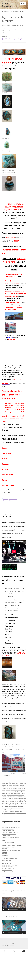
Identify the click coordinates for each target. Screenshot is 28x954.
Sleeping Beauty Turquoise (18, 808)
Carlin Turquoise (5, 786)
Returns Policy (5, 855)
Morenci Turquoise (18, 798)
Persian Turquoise (19, 803)
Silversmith (8, 808)
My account (4, 852)
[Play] (3, 910)
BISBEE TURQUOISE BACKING (8, 830)
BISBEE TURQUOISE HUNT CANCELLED (10, 832)
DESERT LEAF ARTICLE (6, 844)
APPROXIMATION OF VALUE (7, 829)
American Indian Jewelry (9, 783)
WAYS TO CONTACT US (7, 870)
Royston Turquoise (15, 806)
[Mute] (22, 910)
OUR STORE (4, 853)
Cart (3, 839)
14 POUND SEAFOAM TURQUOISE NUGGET (11, 827)
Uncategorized (9, 782)
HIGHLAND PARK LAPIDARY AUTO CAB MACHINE (12, 845)
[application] (14, 904)
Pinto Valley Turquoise (16, 804)
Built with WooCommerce (8, 945)
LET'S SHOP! (4, 848)
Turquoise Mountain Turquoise (8, 813)
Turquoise (19, 811)
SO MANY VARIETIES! (6, 860)
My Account (4, 951)
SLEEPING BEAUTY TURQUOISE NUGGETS (11, 858)
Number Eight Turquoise (17, 801)
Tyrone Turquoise (20, 813)
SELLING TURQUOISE (6, 857)
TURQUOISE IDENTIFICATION (8, 868)
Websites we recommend (7, 871)
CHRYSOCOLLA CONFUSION (8, 842)
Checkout (4, 840)
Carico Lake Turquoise (19, 785)
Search (14, 951)
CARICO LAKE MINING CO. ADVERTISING (10, 837)
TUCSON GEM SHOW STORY (8, 866)
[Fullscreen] (24, 910)
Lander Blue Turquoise (21, 796)
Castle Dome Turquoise (15, 786)
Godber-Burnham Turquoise (19, 791)
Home (4, 11)
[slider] (13, 909)
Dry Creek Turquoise (15, 790)
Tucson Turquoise (6, 5)
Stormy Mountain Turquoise (16, 809)
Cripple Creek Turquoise (12, 788)
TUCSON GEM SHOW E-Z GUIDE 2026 (9, 865)
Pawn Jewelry (12, 803)
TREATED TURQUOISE (6, 863)
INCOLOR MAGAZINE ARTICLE (8, 847)
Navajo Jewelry (21, 800)
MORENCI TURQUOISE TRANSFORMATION (11, 850)
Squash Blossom (5, 809)
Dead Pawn (8, 790)
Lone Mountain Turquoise (7, 798)
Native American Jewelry (12, 800)
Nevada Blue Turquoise (7, 801)
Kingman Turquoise (11, 796)
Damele (19, 788)
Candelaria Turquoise (9, 785)
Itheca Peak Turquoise (12, 795)
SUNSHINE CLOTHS (6, 862)
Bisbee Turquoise (19, 783)
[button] (14, 904)
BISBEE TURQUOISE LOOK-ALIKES (9, 834)
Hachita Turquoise (6, 793)
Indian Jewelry (13, 793)
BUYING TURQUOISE (6, 835)
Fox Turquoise (10, 791)
